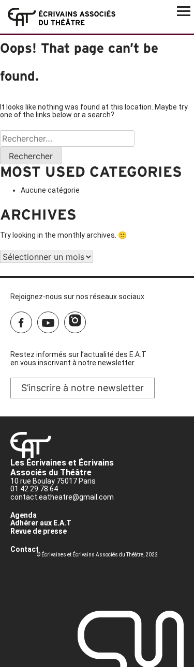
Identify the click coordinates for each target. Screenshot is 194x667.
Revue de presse (38, 531)
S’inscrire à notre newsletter (82, 387)
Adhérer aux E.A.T (40, 523)
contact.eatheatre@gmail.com (62, 497)
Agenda (23, 515)
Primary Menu (183, 10)
